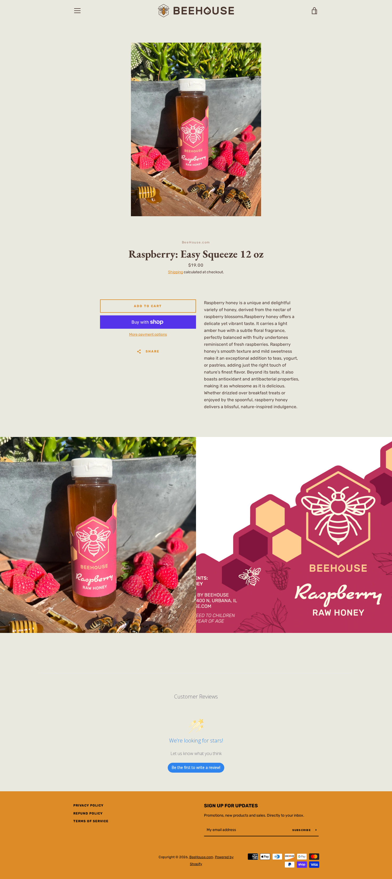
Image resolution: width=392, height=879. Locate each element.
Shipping (175, 272)
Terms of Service (91, 821)
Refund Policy (88, 813)
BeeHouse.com (201, 857)
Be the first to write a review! (196, 767)
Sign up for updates (231, 806)
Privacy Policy (88, 805)
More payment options (148, 334)
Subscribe (302, 830)
